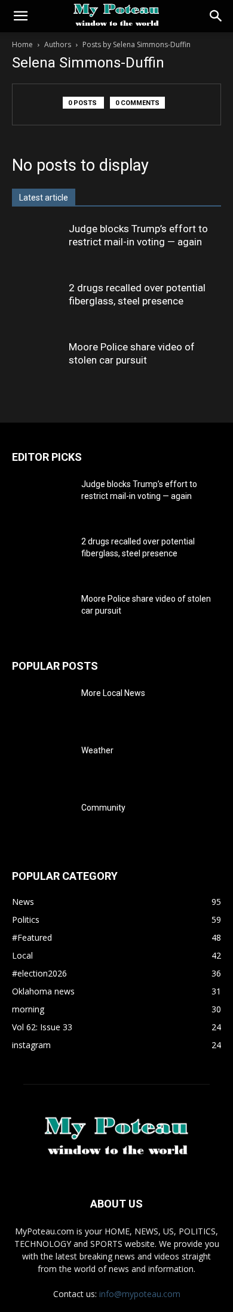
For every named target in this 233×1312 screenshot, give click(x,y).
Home (22, 44)
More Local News (113, 693)
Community (103, 807)
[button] (20, 16)
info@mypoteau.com (139, 1293)
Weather (97, 750)
